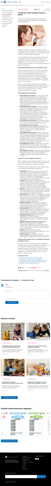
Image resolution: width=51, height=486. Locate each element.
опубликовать (12, 302)
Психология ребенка (7, 10)
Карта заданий (25, 468)
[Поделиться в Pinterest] (36, 9)
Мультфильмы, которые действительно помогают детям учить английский (12, 383)
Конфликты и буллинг (8, 18)
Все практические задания (9, 440)
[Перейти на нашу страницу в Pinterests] (38, 459)
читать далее (5, 354)
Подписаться (41, 476)
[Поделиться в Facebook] (35, 9)
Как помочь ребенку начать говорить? (31, 259)
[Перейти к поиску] (20, 2)
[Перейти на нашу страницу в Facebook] (36, 459)
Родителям (5, 25)
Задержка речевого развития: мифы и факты (33, 261)
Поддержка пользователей (27, 461)
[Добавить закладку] (39, 9)
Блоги (3, 27)
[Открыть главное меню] (2, 2)
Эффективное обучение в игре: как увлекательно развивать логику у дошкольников (37, 383)
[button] (1, 424)
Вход (42, 2)
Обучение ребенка (7, 19)
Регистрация (47, 2)
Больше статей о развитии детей (29, 263)
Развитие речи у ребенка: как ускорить (31, 257)
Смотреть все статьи (9, 397)
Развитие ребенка (7, 14)
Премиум (24, 465)
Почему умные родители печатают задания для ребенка (37, 346)
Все (3, 9)
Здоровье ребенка (7, 23)
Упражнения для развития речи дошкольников (33, 260)
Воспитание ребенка (7, 12)
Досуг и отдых (5, 16)
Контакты (24, 467)
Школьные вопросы (7, 21)
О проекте (24, 463)
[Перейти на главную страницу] (10, 2)
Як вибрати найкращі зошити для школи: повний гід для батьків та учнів (11, 347)
